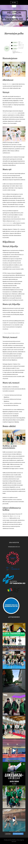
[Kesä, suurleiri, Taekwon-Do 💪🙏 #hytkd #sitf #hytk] (14, 820)
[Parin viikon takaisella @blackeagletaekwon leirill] (14, 727)
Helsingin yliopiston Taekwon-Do (14, 16)
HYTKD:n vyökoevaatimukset (10, 113)
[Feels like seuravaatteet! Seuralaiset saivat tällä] (14, 797)
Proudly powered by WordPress (10, 840)
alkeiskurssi (9, 84)
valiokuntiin (16, 516)
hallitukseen (6, 518)
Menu (14, 2)
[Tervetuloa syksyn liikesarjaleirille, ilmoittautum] (14, 773)
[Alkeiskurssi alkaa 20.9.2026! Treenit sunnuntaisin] (14, 634)
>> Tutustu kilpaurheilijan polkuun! (11, 333)
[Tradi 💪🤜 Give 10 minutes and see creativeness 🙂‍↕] (14, 750)
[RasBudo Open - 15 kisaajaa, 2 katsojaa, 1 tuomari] (14, 657)
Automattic (14, 841)
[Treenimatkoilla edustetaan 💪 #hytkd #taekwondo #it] (14, 704)
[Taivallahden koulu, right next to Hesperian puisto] (14, 680)
